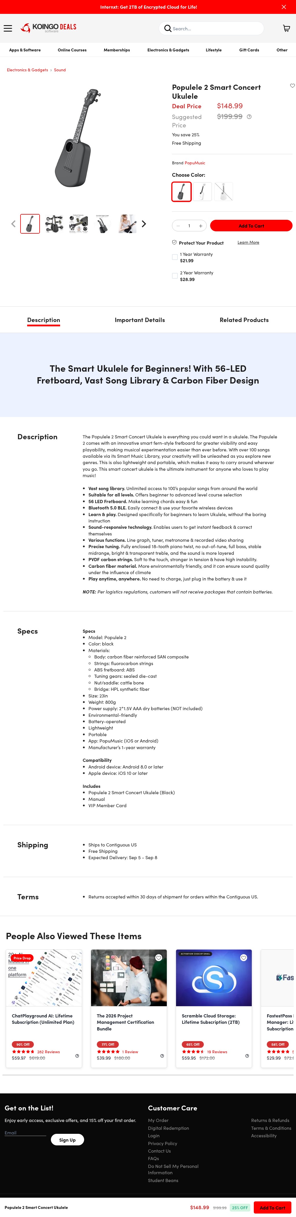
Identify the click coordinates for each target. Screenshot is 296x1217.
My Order (158, 1120)
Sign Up (67, 1139)
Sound (60, 69)
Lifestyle (214, 50)
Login (154, 1135)
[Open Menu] (9, 28)
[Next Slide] (144, 224)
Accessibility (264, 1135)
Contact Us (159, 1150)
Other (282, 50)
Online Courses (72, 50)
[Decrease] (178, 226)
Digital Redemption (168, 1128)
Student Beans (163, 1180)
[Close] (284, 7)
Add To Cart (251, 225)
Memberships (117, 50)
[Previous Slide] (13, 224)
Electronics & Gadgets (168, 50)
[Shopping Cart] (286, 28)
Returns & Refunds (270, 1120)
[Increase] (200, 226)
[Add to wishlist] (292, 85)
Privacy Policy (162, 1143)
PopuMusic (195, 162)
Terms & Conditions (271, 1128)
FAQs (153, 1158)
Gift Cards (249, 50)
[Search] (168, 28)
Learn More (248, 242)
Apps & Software (25, 50)
